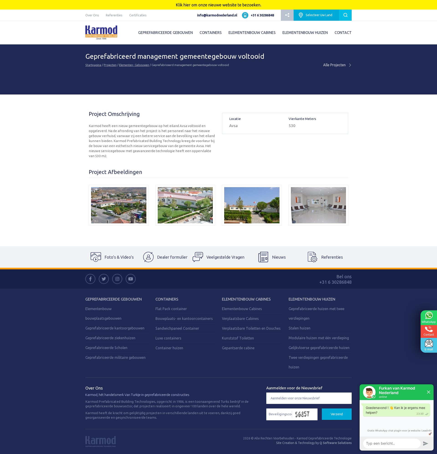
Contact (429, 334)
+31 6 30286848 (262, 15)
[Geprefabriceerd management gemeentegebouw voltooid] (119, 205)
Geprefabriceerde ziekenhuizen (110, 338)
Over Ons (92, 15)
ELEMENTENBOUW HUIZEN (305, 33)
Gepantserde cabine (238, 348)
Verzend (337, 414)
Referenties (114, 15)
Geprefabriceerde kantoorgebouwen (115, 328)
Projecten (110, 64)
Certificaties (138, 15)
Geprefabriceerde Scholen (106, 348)
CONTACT (343, 33)
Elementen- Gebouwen (134, 64)
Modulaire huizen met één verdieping (319, 338)
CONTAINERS (211, 33)
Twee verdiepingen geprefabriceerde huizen (318, 362)
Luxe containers (168, 338)
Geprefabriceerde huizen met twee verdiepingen (316, 313)
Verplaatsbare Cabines (240, 318)
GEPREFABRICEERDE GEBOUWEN (165, 33)
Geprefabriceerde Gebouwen (113, 299)
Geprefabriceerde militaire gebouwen (115, 357)
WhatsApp (429, 321)
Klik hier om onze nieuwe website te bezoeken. (218, 5)
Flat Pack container (171, 309)
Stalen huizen (299, 328)
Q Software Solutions (336, 443)
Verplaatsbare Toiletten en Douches (251, 328)
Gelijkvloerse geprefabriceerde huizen (319, 348)
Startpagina (93, 64)
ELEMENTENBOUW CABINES (252, 33)
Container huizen (169, 348)
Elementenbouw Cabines (246, 299)
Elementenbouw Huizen (312, 299)
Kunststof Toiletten (238, 338)
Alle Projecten (335, 65)
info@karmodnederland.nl (217, 15)
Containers (166, 299)
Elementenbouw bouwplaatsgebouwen (103, 313)
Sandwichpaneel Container (177, 328)
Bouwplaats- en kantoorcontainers (184, 318)
